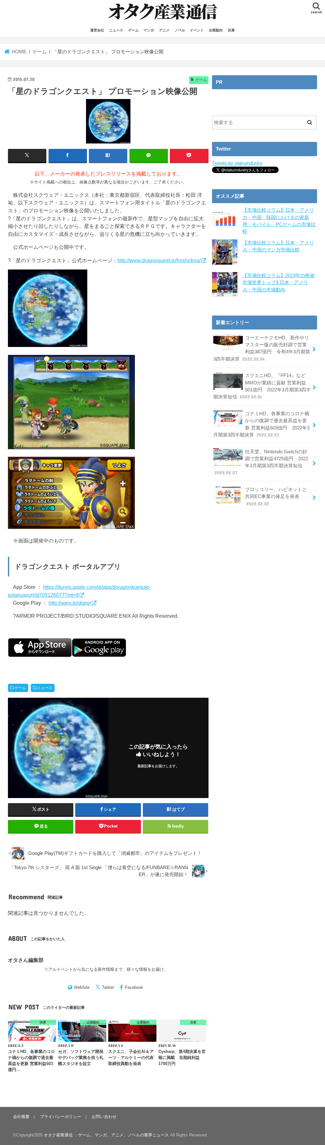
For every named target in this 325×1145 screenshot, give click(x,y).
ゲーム (133, 30)
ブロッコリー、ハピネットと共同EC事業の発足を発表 (276, 496)
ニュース (116, 30)
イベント (197, 30)
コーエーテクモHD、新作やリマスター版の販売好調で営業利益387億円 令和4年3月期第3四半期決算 (261, 348)
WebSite (82, 987)
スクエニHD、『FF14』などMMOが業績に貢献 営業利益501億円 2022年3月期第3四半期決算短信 (262, 386)
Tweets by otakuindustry (237, 163)
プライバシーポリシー (60, 1116)
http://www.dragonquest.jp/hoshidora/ (159, 260)
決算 (231, 30)
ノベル (180, 30)
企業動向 (216, 30)
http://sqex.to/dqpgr (70, 603)
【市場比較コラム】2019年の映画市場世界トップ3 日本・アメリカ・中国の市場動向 (278, 282)
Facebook (134, 987)
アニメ (164, 30)
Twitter (108, 987)
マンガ (148, 30)
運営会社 (97, 30)
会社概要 (21, 1116)
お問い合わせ (104, 1116)
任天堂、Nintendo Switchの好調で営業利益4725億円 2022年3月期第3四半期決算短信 (261, 462)
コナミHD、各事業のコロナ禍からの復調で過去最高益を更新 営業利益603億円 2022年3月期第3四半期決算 (261, 424)
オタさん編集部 (25, 960)
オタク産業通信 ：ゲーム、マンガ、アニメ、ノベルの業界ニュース (106, 1135)
